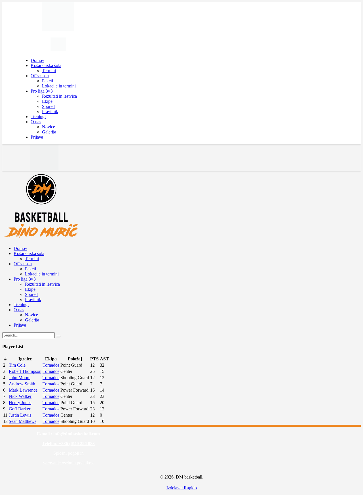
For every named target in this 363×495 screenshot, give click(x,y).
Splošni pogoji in (68, 453)
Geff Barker (19, 408)
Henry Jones (20, 402)
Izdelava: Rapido (181, 487)
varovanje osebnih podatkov (68, 462)
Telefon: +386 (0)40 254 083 (68, 443)
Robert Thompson (25, 371)
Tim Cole (17, 365)
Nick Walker (20, 396)
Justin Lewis (20, 415)
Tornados (51, 365)
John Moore (19, 377)
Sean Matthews (22, 421)
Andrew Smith (22, 383)
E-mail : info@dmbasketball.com (68, 433)
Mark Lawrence (23, 390)
